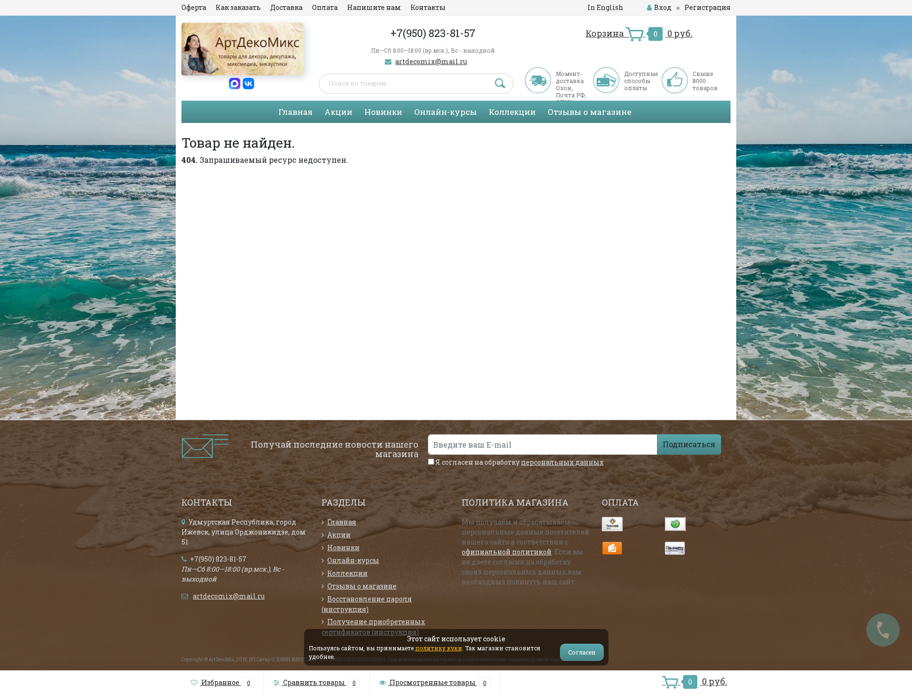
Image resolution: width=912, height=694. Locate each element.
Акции (338, 111)
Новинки (383, 111)
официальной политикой (506, 551)
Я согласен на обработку (519, 462)
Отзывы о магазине (589, 111)
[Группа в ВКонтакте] (248, 83)
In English (605, 7)
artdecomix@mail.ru (431, 61)
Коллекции (512, 111)
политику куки (438, 648)
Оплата (325, 7)
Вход (663, 7)
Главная (295, 111)
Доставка (286, 7)
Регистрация (707, 7)
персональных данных (562, 462)
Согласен (582, 652)
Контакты (428, 7)
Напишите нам (374, 7)
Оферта (193, 7)
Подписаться (689, 444)
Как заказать (238, 7)
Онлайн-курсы (445, 111)
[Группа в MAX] (234, 83)
